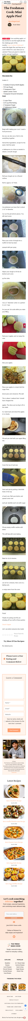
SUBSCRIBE (14, 917)
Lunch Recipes (7, 967)
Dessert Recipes (7, 969)
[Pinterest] (14, 936)
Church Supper (6, 624)
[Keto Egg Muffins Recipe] (14, 874)
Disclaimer (19, 1010)
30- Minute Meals (20, 963)
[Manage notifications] (24, 1018)
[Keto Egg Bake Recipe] (14, 853)
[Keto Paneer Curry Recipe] (14, 832)
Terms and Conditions (14, 1006)
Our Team (18, 996)
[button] (20, 2)
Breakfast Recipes (7, 964)
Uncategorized (14, 21)
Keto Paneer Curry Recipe (14, 842)
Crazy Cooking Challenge (14, 45)
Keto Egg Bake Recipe (14, 863)
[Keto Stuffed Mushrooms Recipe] (14, 812)
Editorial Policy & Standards (14, 1003)
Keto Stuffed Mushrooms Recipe (14, 821)
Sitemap (14, 1013)
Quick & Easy (20, 967)
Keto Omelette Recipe (14, 801)
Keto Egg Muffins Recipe (14, 884)
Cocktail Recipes (7, 971)
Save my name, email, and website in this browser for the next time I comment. (15, 721)
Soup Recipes (7, 973)
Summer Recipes (19, 965)
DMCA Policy (9, 1010)
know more (14, 772)
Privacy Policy (14, 1000)
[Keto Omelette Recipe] (14, 791)
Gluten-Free (20, 971)
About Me (10, 996)
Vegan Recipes (20, 969)
